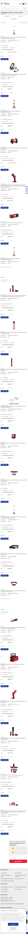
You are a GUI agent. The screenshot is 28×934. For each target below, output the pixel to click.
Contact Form (4, 891)
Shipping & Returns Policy (7, 878)
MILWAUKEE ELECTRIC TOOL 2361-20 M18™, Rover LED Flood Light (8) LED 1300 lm (14, 148)
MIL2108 (2, 331)
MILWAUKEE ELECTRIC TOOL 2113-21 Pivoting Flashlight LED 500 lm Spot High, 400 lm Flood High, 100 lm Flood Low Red (13, 296)
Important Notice (19, 878)
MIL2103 (2, 478)
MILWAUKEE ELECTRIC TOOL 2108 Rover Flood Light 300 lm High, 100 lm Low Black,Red (14, 333)
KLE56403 (3, 73)
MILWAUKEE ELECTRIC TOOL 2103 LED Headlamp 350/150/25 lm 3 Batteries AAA (14, 480)
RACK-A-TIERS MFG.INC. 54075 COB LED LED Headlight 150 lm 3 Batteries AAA (14, 554)
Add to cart (4, 59)
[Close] (24, 910)
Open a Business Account (7, 887)
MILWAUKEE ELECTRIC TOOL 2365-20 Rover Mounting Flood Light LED (13, 444)
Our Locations (4, 889)
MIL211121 (2, 589)
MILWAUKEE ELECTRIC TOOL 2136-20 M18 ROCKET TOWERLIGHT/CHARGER (11, 112)
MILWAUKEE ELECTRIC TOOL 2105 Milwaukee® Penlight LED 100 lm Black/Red (14, 370)
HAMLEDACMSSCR (5, 405)
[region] (13, 921)
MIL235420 (3, 221)
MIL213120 (3, 36)
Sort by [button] (20, 16)
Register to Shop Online (21, 887)
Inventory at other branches (7, 49)
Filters (6, 16)
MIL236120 (3, 146)
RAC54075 (3, 552)
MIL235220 (3, 700)
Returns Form (18, 889)
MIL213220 (3, 515)
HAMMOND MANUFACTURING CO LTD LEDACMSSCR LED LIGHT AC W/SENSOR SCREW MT (13, 407)
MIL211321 (3, 294)
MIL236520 (3, 442)
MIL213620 (3, 110)
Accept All (13, 924)
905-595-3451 (12, 900)
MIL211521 (3, 774)
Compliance (4, 873)
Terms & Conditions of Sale (6, 876)
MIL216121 (3, 737)
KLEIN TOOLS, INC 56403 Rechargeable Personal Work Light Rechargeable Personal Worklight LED (13, 75)
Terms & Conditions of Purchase (20, 876)
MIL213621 (3, 257)
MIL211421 (3, 809)
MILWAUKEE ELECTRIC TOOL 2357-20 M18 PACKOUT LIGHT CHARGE (12, 665)
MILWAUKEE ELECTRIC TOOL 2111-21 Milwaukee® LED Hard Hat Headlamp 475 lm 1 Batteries (13, 591)
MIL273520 (3, 183)
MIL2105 (2, 368)
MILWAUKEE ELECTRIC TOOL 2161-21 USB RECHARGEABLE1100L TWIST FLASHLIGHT (13, 739)
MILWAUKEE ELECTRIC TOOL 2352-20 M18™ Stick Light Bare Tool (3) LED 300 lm (14, 702)
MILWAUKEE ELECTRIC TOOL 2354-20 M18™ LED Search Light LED (14, 222)
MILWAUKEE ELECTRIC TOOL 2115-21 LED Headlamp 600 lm (12, 775)
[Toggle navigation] (2, 4)
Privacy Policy (18, 873)
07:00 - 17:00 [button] (23, 2)
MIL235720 (3, 663)
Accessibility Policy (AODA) (7, 880)
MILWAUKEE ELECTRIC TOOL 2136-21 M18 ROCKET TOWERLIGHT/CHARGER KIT (10, 259)
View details (4, 280)
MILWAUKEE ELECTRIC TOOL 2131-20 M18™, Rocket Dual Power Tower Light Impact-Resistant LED (13, 38)
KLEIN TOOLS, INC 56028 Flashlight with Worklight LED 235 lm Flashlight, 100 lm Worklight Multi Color (13, 628)
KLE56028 (3, 626)
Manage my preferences (13, 928)
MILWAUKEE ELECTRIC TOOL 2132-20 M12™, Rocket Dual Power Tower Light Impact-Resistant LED (13, 517)
